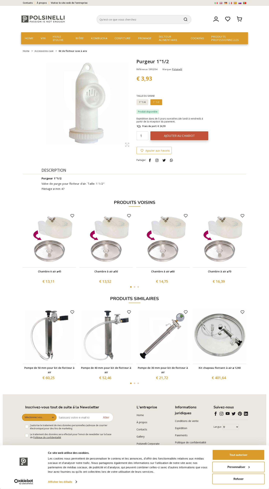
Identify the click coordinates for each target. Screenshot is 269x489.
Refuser (238, 478)
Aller (106, 417)
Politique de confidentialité (47, 437)
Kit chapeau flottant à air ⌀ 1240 (220, 368)
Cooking (197, 38)
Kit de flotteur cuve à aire (73, 51)
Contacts (28, 2)
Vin (43, 38)
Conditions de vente (187, 421)
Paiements (181, 435)
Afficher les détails (60, 481)
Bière (80, 38)
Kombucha (99, 38)
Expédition (181, 428)
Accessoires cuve (44, 51)
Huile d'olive (58, 38)
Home (29, 38)
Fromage (145, 38)
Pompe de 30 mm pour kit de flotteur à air (163, 370)
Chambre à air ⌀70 (219, 271)
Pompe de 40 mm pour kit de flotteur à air (106, 370)
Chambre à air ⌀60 (163, 271)
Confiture (123, 38)
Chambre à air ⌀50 (106, 271)
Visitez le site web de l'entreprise (69, 2)
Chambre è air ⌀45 (49, 271)
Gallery (141, 436)
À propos (42, 2)
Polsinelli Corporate (148, 443)
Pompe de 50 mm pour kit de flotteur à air (49, 370)
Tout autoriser (238, 454)
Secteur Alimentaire (168, 38)
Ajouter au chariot (179, 136)
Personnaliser (236, 466)
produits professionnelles (225, 38)
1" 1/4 (142, 102)
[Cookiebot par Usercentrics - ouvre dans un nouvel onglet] (24, 482)
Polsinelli (177, 69)
